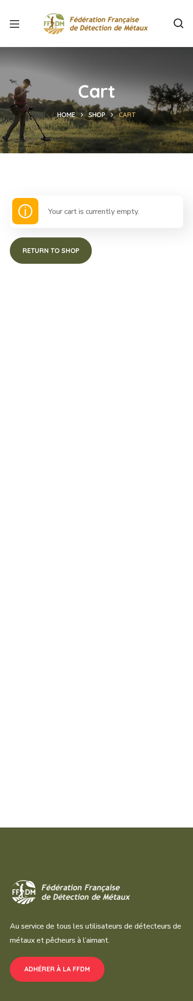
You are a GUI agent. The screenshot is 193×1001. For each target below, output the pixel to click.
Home (66, 114)
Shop (97, 114)
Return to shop (50, 250)
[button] (178, 23)
